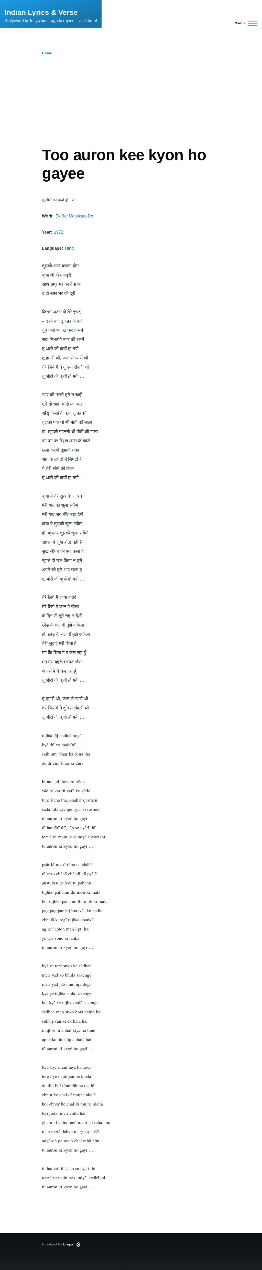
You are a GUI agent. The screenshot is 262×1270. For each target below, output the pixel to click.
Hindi (70, 248)
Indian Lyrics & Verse (41, 12)
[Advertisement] (131, 107)
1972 (58, 232)
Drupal (68, 1244)
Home (47, 53)
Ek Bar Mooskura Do (74, 216)
